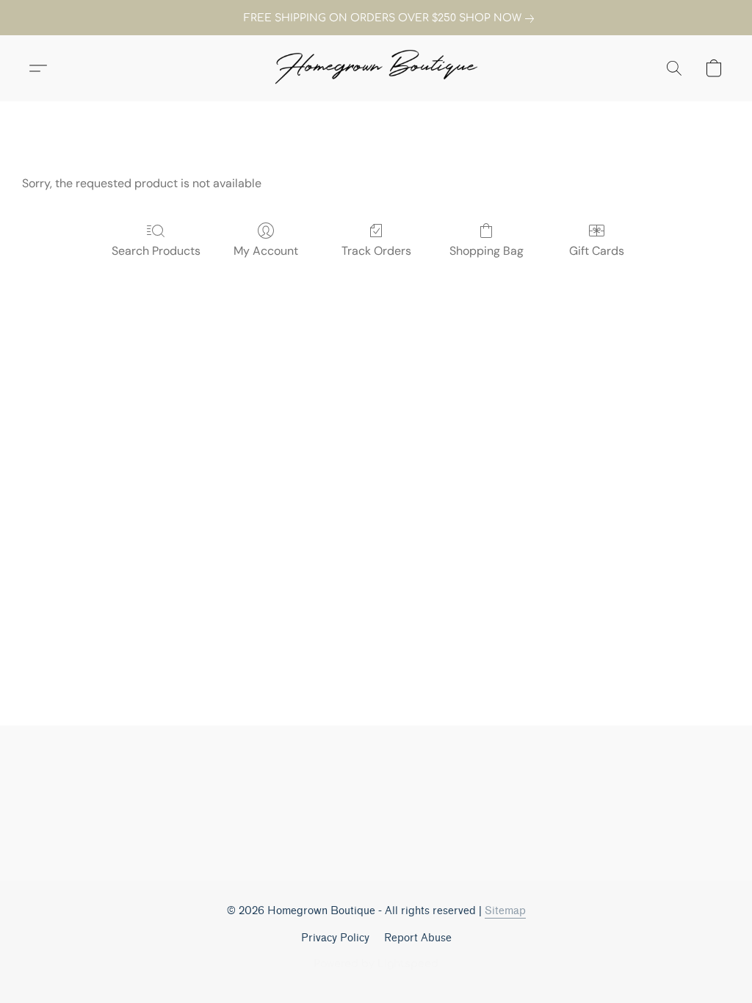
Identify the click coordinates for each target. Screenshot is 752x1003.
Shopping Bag (486, 250)
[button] (376, 68)
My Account (266, 250)
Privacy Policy (335, 938)
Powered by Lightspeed (376, 963)
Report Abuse (418, 938)
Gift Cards (596, 250)
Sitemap (505, 911)
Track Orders (376, 250)
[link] (376, 18)
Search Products (156, 250)
